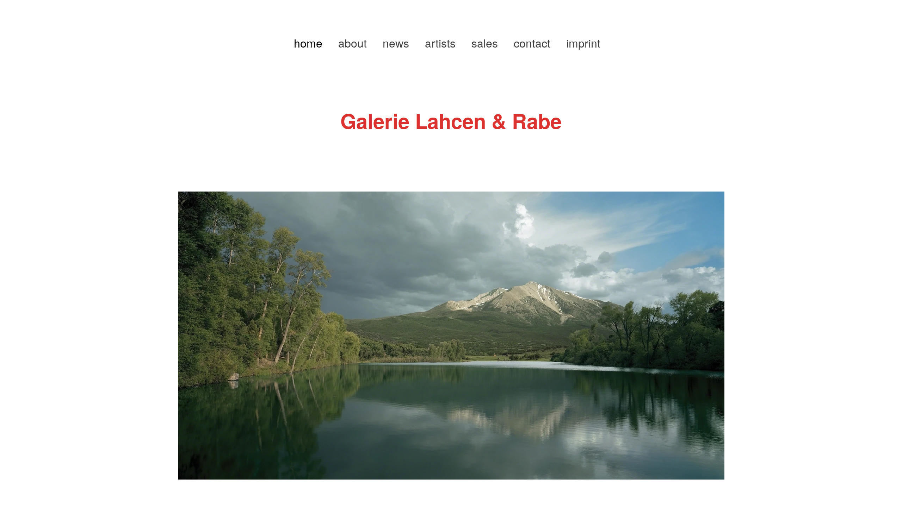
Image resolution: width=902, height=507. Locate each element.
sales (484, 43)
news (396, 43)
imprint (583, 43)
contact (532, 43)
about (352, 43)
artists (440, 43)
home (308, 43)
